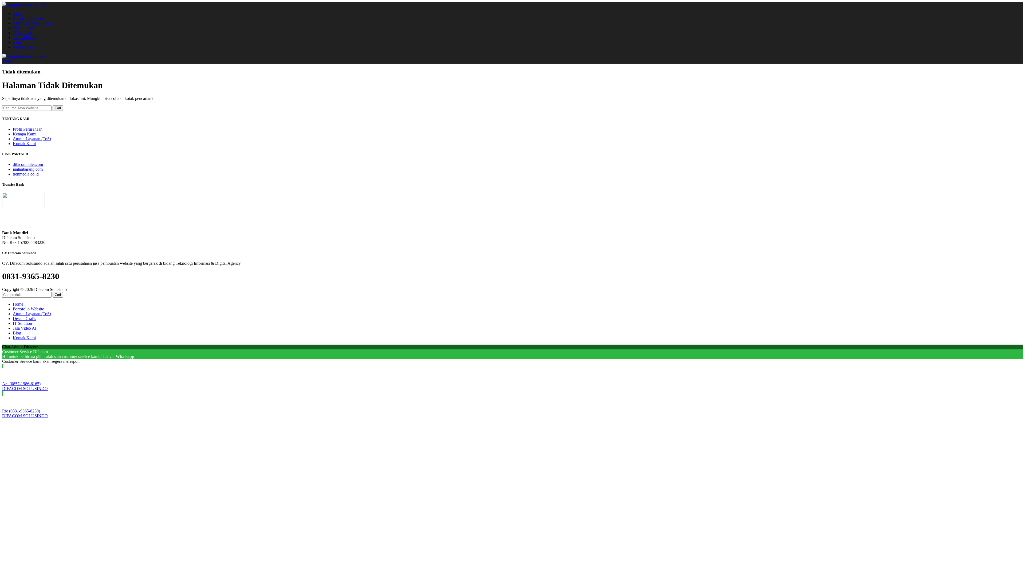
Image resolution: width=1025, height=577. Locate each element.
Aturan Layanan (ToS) (32, 139)
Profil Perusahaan (27, 129)
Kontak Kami (24, 143)
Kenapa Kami (24, 134)
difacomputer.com (28, 164)
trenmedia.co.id (26, 174)
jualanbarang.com (28, 169)
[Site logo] (24, 4)
